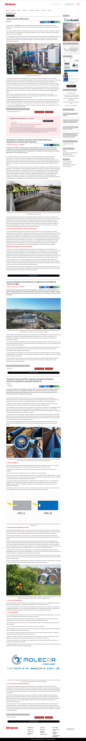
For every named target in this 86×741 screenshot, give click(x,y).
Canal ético (42, 729)
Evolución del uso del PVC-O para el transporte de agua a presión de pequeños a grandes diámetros (71, 121)
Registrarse (30, 729)
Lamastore (18, 105)
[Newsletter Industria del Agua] (71, 69)
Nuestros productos (42, 732)
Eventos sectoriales (67, 166)
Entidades (43, 10)
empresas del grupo (33, 130)
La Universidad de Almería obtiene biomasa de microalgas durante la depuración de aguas (71, 128)
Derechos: (48, 130)
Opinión (19, 10)
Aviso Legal (20, 127)
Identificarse (30, 727)
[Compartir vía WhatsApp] (58, 22)
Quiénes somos (43, 734)
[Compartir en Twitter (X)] (52, 22)
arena (7, 92)
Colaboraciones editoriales (56, 736)
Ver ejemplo (31, 118)
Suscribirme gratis (48, 120)
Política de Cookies (55, 733)
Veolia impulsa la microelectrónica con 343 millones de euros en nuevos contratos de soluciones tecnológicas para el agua (71, 135)
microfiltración (18, 25)
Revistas (49, 10)
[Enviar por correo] (46, 22)
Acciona (8, 290)
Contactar (42, 727)
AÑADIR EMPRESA (70, 729)
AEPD (31, 132)
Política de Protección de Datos (28, 127)
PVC (17, 97)
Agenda (37, 10)
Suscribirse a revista (30, 734)
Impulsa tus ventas (67, 163)
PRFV (14, 97)
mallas (55, 90)
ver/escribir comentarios (33, 275)
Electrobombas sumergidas (74, 50)
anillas (51, 90)
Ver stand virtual (49, 112)
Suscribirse (71, 86)
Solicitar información (39, 112)
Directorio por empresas (69, 156)
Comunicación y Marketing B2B (69, 164)
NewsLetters (30, 731)
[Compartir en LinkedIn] (55, 22)
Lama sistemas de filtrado (14, 99)
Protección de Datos (56, 730)
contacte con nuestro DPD (42, 131)
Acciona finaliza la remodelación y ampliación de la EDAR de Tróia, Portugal (71, 114)
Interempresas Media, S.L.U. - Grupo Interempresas (45, 739)
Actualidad (13, 10)
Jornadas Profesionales (67, 162)
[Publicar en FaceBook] (49, 22)
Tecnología (31, 10)
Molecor (9, 384)
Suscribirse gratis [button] (69, 4)
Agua (7, 10)
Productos (24, 10)
